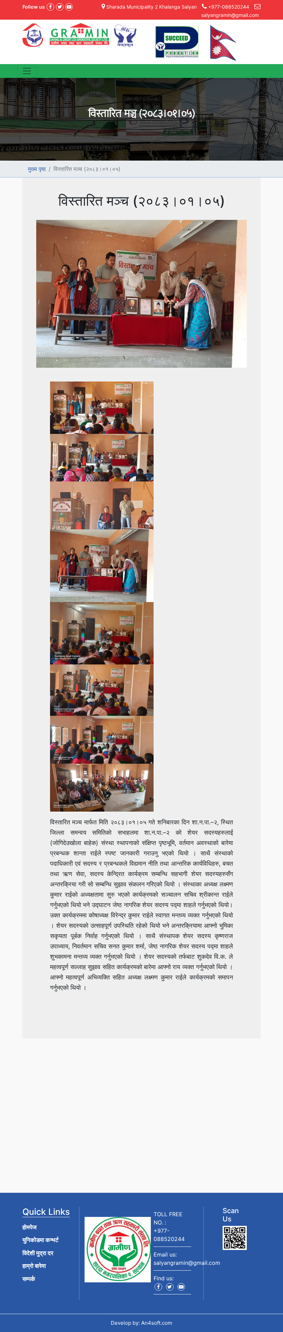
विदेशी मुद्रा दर (37, 1253)
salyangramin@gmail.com (187, 1262)
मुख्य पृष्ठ (37, 168)
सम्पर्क (28, 1278)
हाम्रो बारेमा (34, 1265)
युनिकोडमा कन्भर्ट (40, 1240)
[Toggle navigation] (27, 71)
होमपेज (29, 1227)
